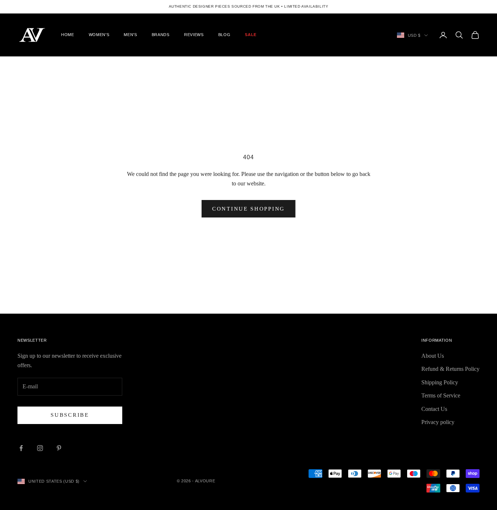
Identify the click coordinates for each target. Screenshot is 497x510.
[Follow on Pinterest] (59, 448)
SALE (251, 34)
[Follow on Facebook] (21, 448)
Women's (99, 34)
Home (67, 34)
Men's (130, 34)
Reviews (194, 34)
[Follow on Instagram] (40, 448)
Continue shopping (248, 209)
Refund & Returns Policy (450, 369)
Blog (224, 34)
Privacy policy (437, 422)
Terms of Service (440, 395)
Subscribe (70, 415)
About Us (432, 356)
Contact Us (434, 409)
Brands (161, 34)
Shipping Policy (439, 382)
